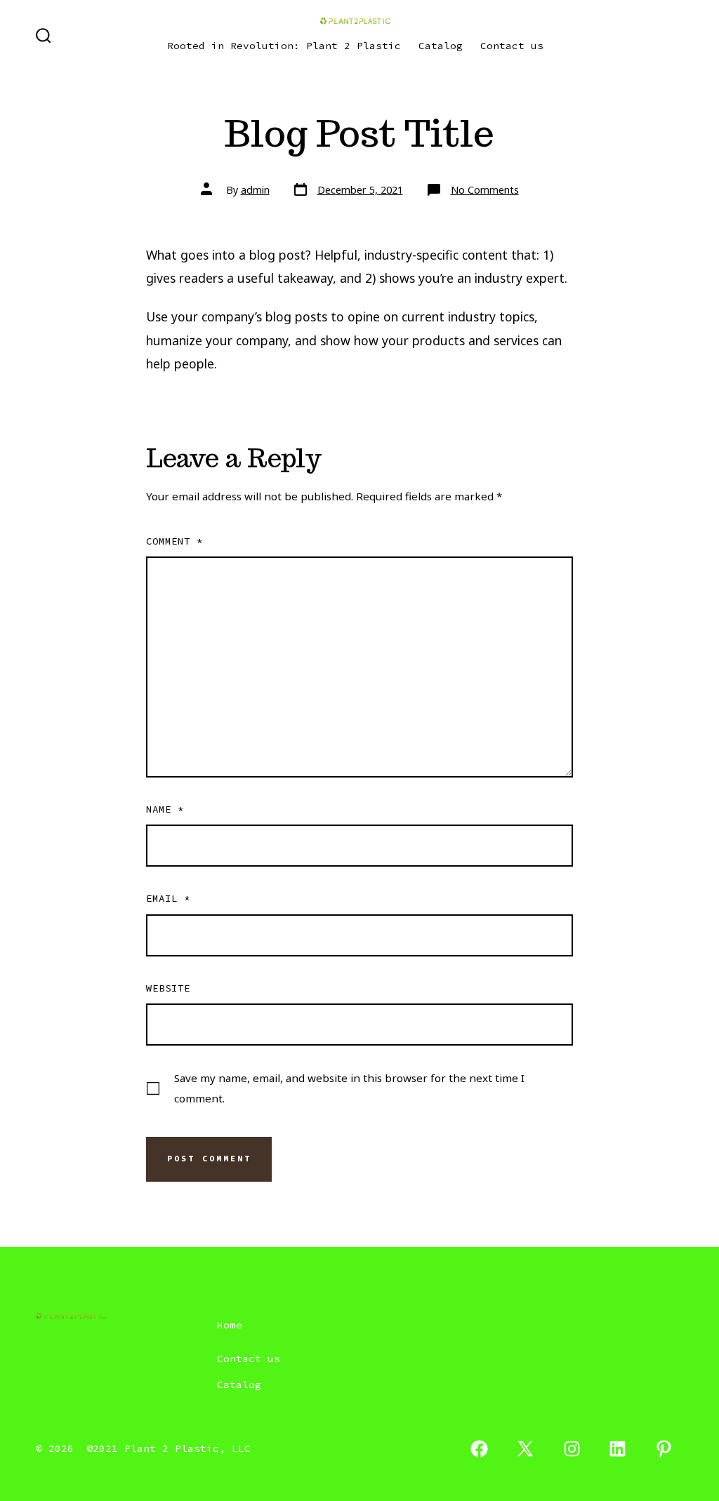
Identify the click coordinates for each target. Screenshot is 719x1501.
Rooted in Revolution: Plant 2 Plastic (284, 45)
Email (168, 898)
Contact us (511, 45)
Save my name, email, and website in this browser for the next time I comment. (349, 1088)
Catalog (440, 45)
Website (168, 988)
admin (255, 189)
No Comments (485, 189)
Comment (174, 541)
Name (165, 809)
